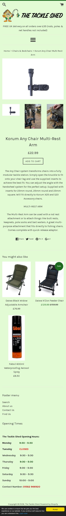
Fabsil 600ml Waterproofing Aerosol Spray (16, 367)
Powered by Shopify (49, 504)
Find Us (6, 414)
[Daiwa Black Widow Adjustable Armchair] (16, 279)
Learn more (23, 513)
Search (6, 402)
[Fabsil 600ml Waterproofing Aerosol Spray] (16, 337)
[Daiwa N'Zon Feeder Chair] (49, 279)
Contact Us (8, 410)
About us (7, 406)
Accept (55, 509)
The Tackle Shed (32, 504)
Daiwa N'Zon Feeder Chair (49, 300)
